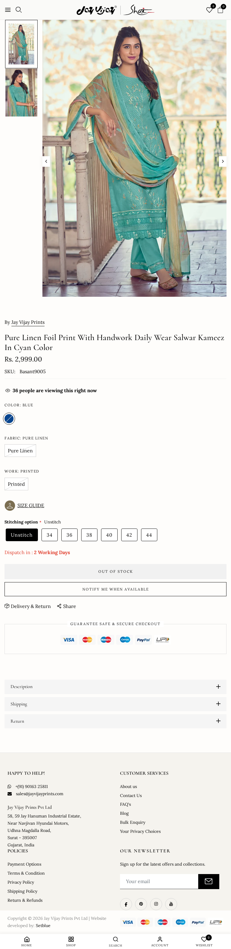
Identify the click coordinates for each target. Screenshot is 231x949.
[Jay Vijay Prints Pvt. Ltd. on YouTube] (171, 904)
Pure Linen (20, 451)
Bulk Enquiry (132, 822)
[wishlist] (209, 10)
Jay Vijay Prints (28, 322)
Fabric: (26, 438)
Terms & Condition (26, 873)
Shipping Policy (22, 891)
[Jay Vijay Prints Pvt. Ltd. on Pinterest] (141, 904)
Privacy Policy (21, 882)
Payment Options (24, 864)
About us (128, 786)
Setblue (43, 925)
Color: (19, 405)
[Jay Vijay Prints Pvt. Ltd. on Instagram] (156, 904)
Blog (124, 813)
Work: (22, 471)
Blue (9, 418)
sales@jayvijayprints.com (39, 793)
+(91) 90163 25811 (31, 786)
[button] (26, 505)
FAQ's (125, 804)
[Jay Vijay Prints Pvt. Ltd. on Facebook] (126, 904)
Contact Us (131, 795)
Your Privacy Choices (140, 831)
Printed (16, 484)
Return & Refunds (25, 900)
